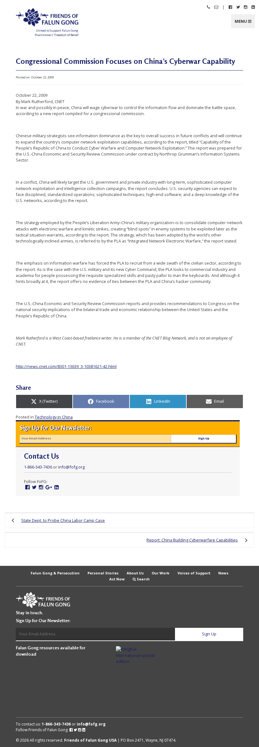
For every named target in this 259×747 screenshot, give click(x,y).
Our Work (160, 572)
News (223, 572)
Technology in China (54, 417)
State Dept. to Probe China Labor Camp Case (63, 520)
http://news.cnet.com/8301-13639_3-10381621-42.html (66, 366)
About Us (135, 572)
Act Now (117, 579)
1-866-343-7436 (38, 467)
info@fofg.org (71, 467)
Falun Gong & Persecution (55, 572)
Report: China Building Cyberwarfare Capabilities (192, 540)
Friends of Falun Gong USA (90, 740)
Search (143, 579)
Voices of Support (194, 572)
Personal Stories (102, 572)
